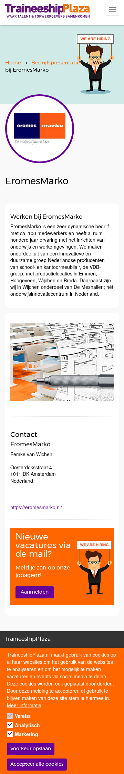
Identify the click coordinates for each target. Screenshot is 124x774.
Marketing (26, 734)
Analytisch (27, 725)
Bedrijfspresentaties (56, 62)
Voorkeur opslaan (30, 748)
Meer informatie (24, 705)
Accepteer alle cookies (36, 764)
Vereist (23, 715)
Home (13, 62)
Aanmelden (35, 592)
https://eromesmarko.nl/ (36, 507)
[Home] (47, 10)
